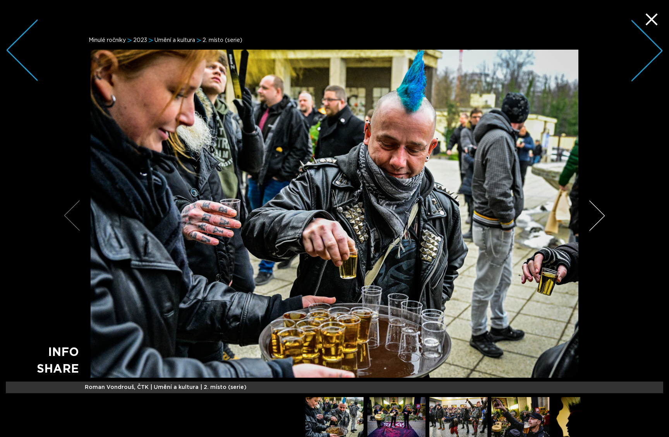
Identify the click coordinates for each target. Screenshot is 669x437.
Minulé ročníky (107, 40)
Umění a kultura (174, 40)
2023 (140, 40)
